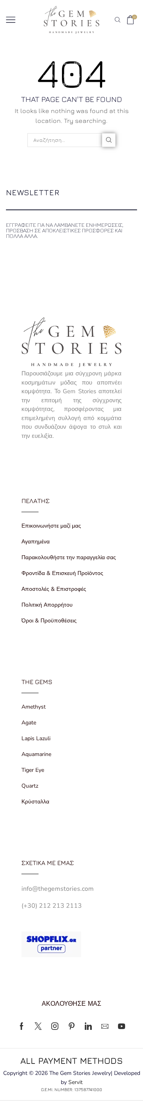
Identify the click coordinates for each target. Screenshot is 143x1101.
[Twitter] (38, 1026)
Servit (75, 1082)
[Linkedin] (88, 1026)
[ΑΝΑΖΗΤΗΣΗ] (109, 140)
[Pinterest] (71, 1026)
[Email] (104, 1026)
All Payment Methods (71, 1060)
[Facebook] (21, 1026)
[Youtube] (121, 1026)
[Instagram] (54, 1026)
